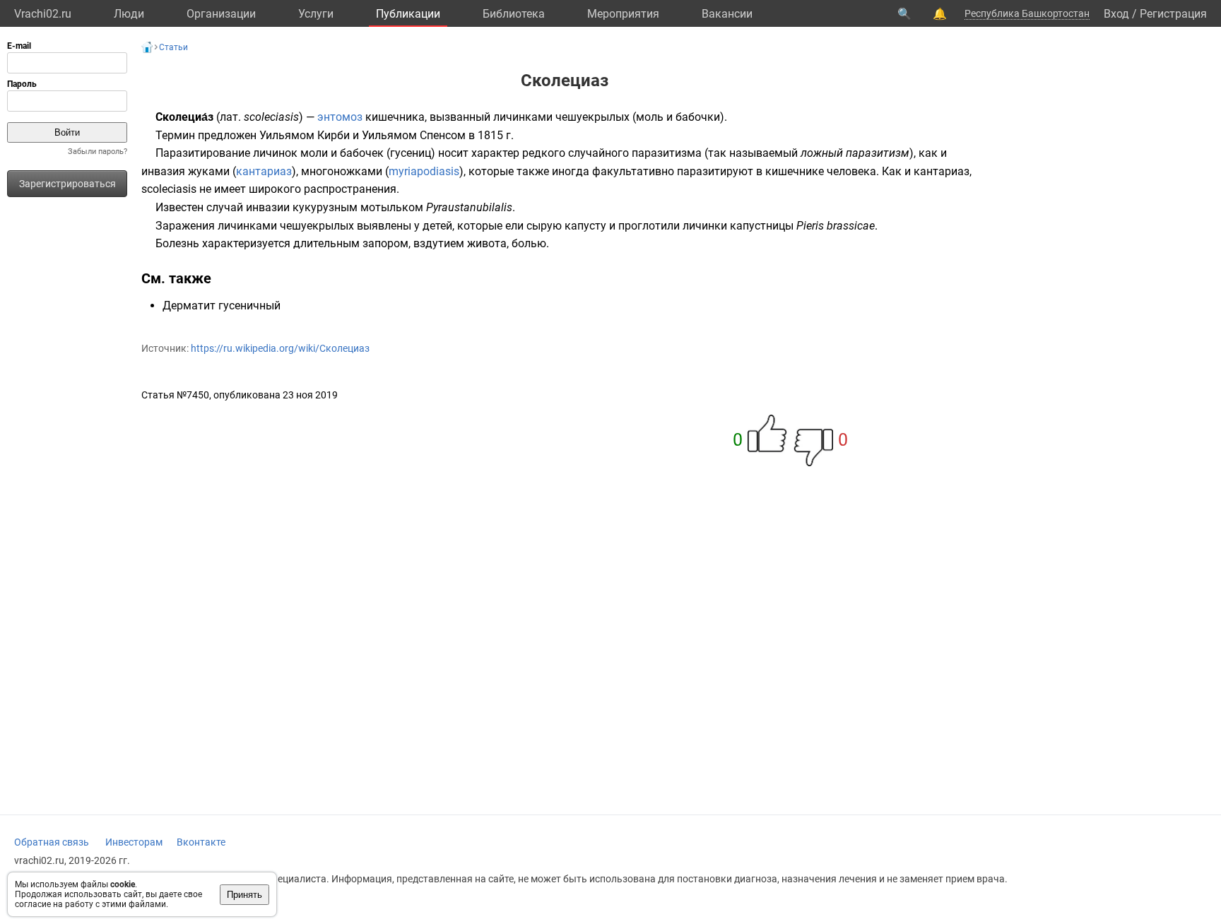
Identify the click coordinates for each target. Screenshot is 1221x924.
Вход (1116, 13)
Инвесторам (134, 842)
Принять (244, 894)
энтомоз (339, 117)
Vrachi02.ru (42, 13)
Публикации (408, 13)
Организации (221, 13)
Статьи (173, 47)
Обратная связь (51, 842)
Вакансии (727, 13)
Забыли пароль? (97, 151)
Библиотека (514, 13)
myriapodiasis (424, 171)
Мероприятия (623, 13)
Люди (129, 13)
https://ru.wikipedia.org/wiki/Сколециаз (280, 348)
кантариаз (264, 171)
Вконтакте (201, 842)
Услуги (316, 13)
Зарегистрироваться (67, 183)
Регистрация (1173, 13)
